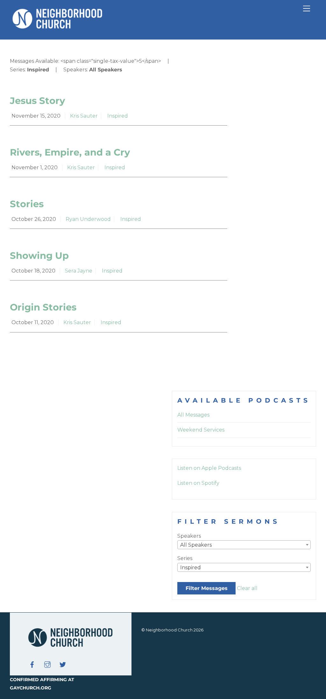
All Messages (193, 415)
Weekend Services (200, 430)
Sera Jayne (78, 271)
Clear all (247, 588)
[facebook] (32, 664)
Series (184, 558)
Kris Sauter (84, 116)
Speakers (189, 536)
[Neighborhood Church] (57, 28)
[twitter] (62, 664)
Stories (27, 203)
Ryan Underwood (88, 219)
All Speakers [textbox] (196, 545)
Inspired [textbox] (190, 567)
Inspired (117, 116)
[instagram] (47, 664)
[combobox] (244, 544)
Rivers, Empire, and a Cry (70, 152)
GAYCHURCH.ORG (30, 688)
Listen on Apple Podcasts (209, 468)
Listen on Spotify (198, 483)
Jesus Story (37, 100)
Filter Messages (207, 588)
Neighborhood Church (169, 629)
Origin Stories (43, 307)
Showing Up (39, 255)
